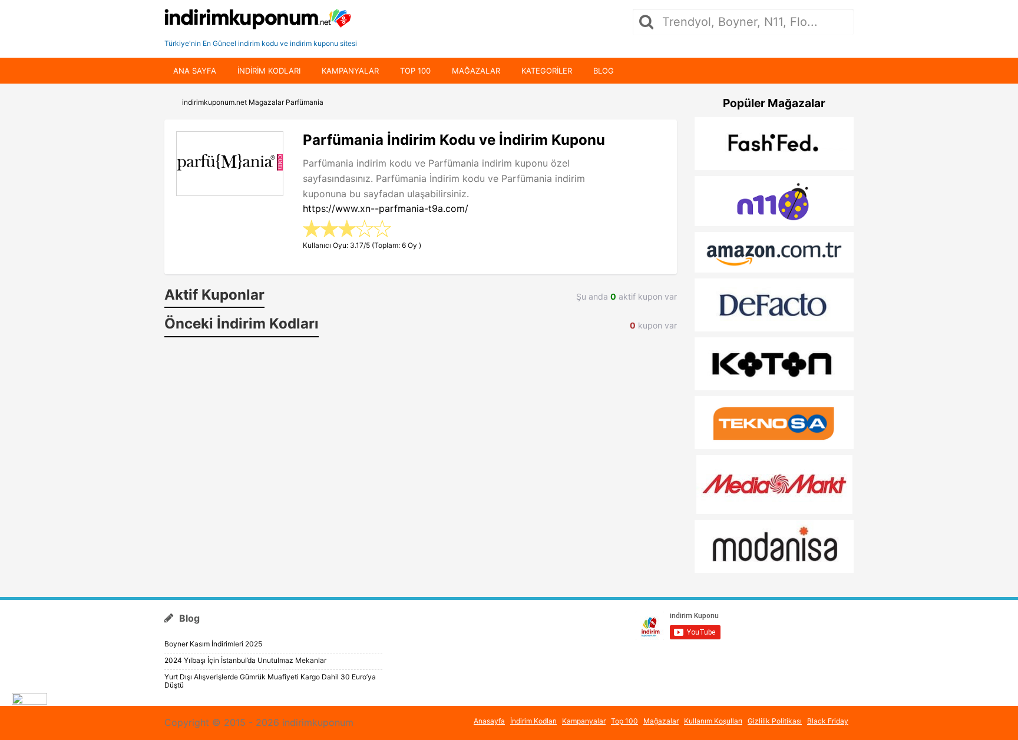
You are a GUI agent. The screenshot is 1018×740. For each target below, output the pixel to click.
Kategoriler (546, 70)
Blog (603, 70)
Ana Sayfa (194, 70)
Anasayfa (489, 720)
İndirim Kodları (533, 720)
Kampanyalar (350, 70)
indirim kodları (268, 70)
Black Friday (827, 720)
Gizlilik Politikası (775, 720)
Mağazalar (476, 70)
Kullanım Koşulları (713, 720)
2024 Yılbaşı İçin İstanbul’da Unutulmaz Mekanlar (245, 660)
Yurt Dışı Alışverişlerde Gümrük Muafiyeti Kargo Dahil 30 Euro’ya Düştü (270, 680)
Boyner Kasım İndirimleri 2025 (213, 643)
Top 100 (415, 70)
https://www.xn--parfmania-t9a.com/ (385, 208)
